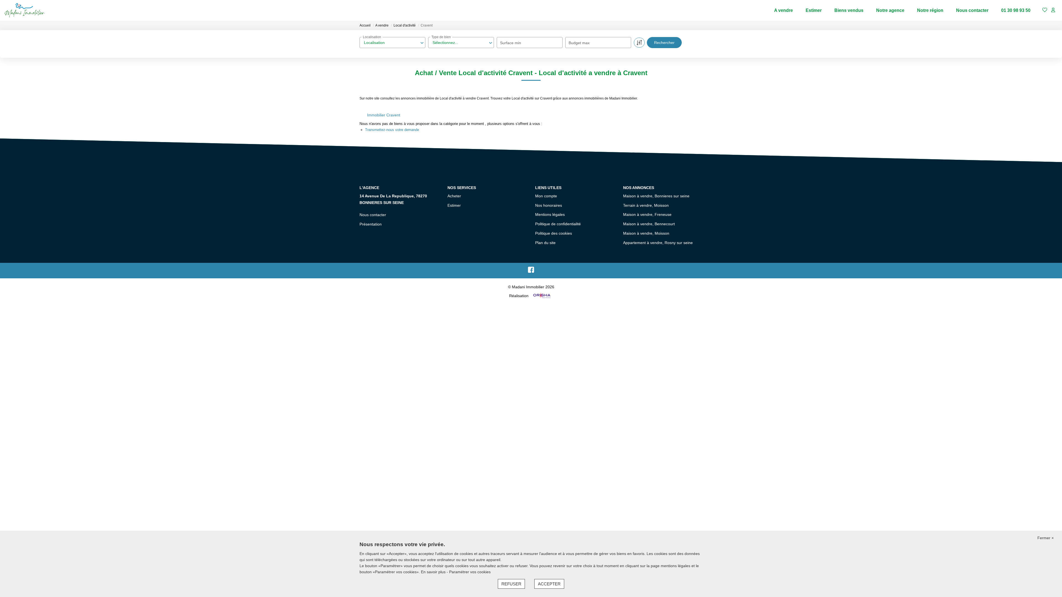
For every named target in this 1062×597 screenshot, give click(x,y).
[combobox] (392, 42)
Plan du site (545, 242)
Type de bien (441, 37)
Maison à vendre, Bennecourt (649, 224)
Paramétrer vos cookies (470, 572)
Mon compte (546, 196)
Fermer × (1045, 538)
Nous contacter (972, 10)
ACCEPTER (549, 584)
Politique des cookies (553, 233)
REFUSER (511, 584)
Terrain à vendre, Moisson (646, 205)
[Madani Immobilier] (24, 10)
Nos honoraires (548, 205)
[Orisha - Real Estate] (541, 296)
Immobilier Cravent (383, 115)
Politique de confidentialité (558, 224)
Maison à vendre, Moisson (646, 233)
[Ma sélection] (1044, 10)
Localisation (372, 37)
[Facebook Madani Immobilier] (531, 271)
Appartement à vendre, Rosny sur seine (658, 242)
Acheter (454, 196)
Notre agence (890, 10)
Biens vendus (848, 10)
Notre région (930, 10)
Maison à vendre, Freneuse (647, 214)
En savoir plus (434, 572)
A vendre (783, 10)
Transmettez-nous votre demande (392, 130)
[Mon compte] (1053, 10)
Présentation (371, 224)
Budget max (579, 43)
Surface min (510, 43)
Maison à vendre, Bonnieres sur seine (656, 196)
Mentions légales (550, 214)
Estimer (814, 10)
